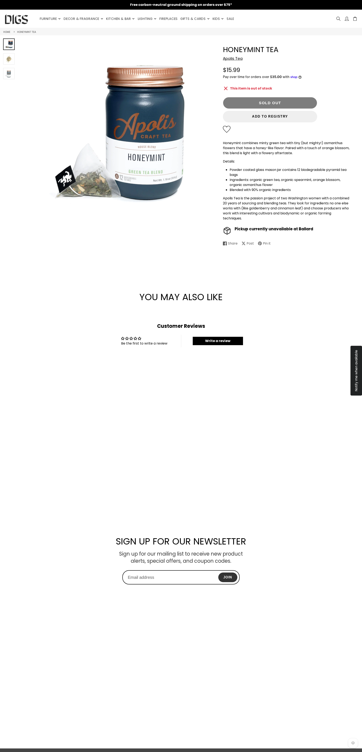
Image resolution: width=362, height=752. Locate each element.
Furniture (48, 19)
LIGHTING (145, 19)
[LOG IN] (347, 19)
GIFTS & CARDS (193, 19)
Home (6, 32)
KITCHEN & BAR (118, 19)
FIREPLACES (168, 19)
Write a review (217, 340)
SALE (230, 19)
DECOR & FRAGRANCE (81, 19)
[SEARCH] (338, 19)
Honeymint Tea (26, 32)
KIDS (216, 19)
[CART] (355, 19)
